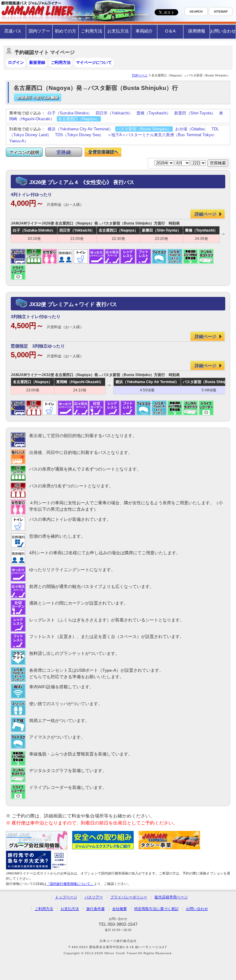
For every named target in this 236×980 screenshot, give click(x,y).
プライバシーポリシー (128, 897)
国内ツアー (39, 31)
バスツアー (94, 897)
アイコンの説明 (24, 152)
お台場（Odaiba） (191, 129)
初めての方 (65, 31)
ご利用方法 (91, 31)
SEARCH (196, 11)
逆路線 (63, 152)
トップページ (66, 897)
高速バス (13, 31)
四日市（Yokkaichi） (114, 113)
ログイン (16, 62)
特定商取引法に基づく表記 (156, 909)
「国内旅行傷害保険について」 (70, 884)
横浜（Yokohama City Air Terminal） (80, 129)
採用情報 (196, 31)
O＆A (170, 31)
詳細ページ (205, 214)
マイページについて (94, 62)
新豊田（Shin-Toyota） (194, 113)
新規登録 (37, 62)
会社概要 (119, 909)
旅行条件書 (95, 909)
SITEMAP (221, 11)
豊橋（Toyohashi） (153, 113)
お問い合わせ (223, 31)
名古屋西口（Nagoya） (79, 119)
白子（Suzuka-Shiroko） (70, 113)
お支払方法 (118, 31)
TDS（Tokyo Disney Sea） (79, 135)
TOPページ (140, 75)
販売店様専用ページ (171, 897)
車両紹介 (144, 31)
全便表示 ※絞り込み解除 (37, 97)
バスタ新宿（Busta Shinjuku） (143, 129)
